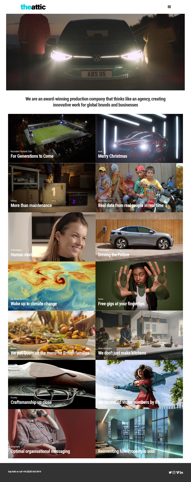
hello (14, 471)
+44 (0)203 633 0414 (32, 471)
